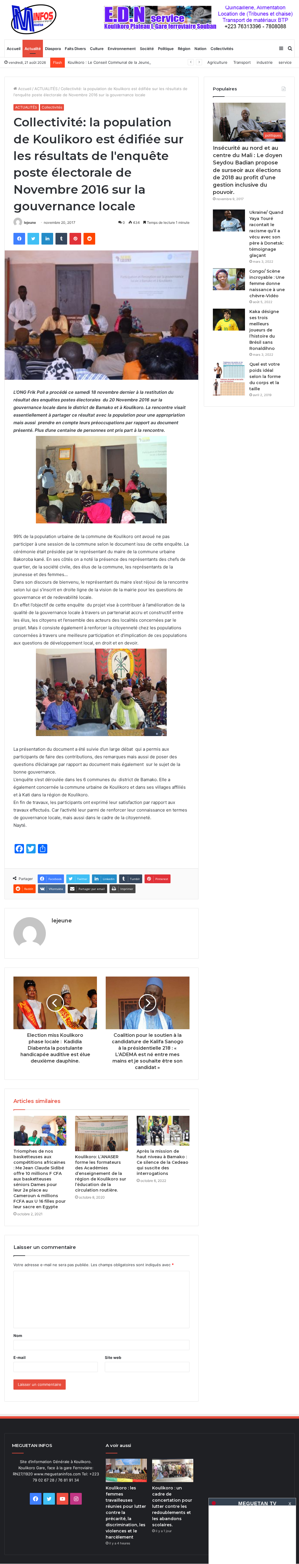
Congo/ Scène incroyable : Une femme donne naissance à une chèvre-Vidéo (267, 283)
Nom (17, 1335)
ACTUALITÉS (46, 88)
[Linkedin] (47, 239)
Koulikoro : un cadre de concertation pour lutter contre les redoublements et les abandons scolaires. (172, 1506)
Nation (200, 48)
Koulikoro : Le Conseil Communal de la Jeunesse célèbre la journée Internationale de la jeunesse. (156, 62)
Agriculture (217, 62)
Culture (97, 48)
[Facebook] (19, 239)
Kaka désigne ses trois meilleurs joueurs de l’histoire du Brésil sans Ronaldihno (264, 330)
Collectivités (222, 48)
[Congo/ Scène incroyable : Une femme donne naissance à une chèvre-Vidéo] (229, 279)
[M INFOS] (36, 19)
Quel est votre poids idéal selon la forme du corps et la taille (265, 376)
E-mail (19, 1357)
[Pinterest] (75, 239)
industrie (265, 62)
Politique (166, 48)
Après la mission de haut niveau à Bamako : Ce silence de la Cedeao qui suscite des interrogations (162, 1162)
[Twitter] (33, 239)
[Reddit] (89, 239)
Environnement (122, 48)
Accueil (13, 48)
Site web (113, 1357)
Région (184, 48)
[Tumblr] (61, 239)
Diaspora (53, 48)
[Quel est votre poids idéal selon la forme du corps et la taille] (229, 378)
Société (147, 48)
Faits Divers (75, 48)
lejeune (30, 222)
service (285, 62)
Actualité (33, 48)
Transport (242, 62)
